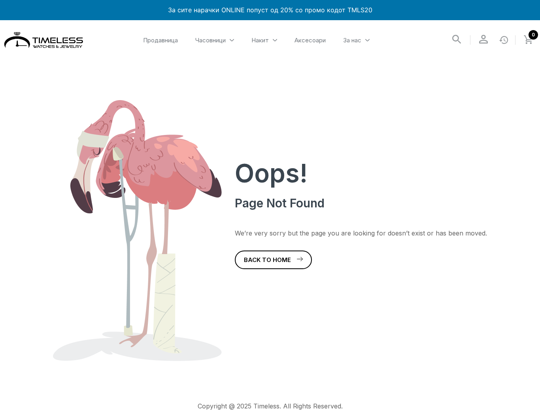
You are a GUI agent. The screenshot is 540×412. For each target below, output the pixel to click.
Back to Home (267, 260)
